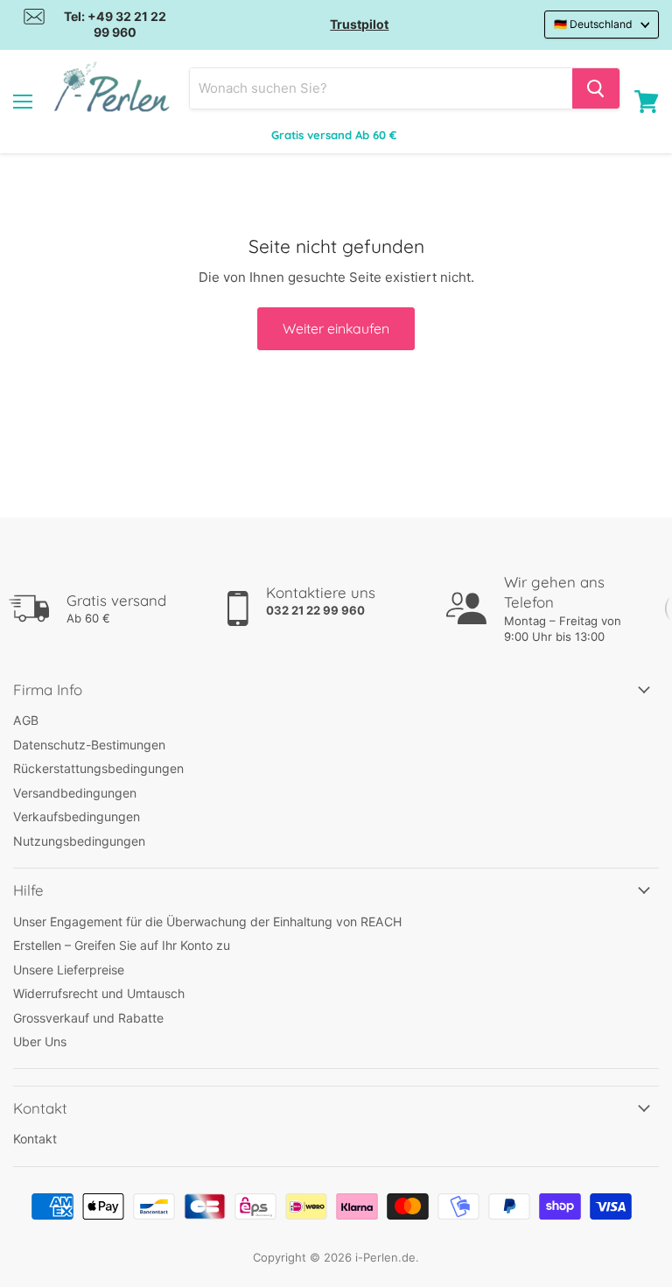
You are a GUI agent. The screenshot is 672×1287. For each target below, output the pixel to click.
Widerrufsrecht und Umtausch (99, 993)
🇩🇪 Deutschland (593, 24)
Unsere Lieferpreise (68, 969)
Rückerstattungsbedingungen (98, 768)
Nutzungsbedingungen (79, 840)
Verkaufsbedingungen (76, 816)
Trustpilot (359, 24)
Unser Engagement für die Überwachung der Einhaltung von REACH (207, 921)
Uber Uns (39, 1041)
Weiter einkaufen (336, 328)
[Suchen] (596, 88)
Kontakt (35, 1138)
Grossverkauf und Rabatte (88, 1017)
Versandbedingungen (74, 792)
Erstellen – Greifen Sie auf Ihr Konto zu (121, 945)
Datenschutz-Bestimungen (89, 744)
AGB (25, 720)
